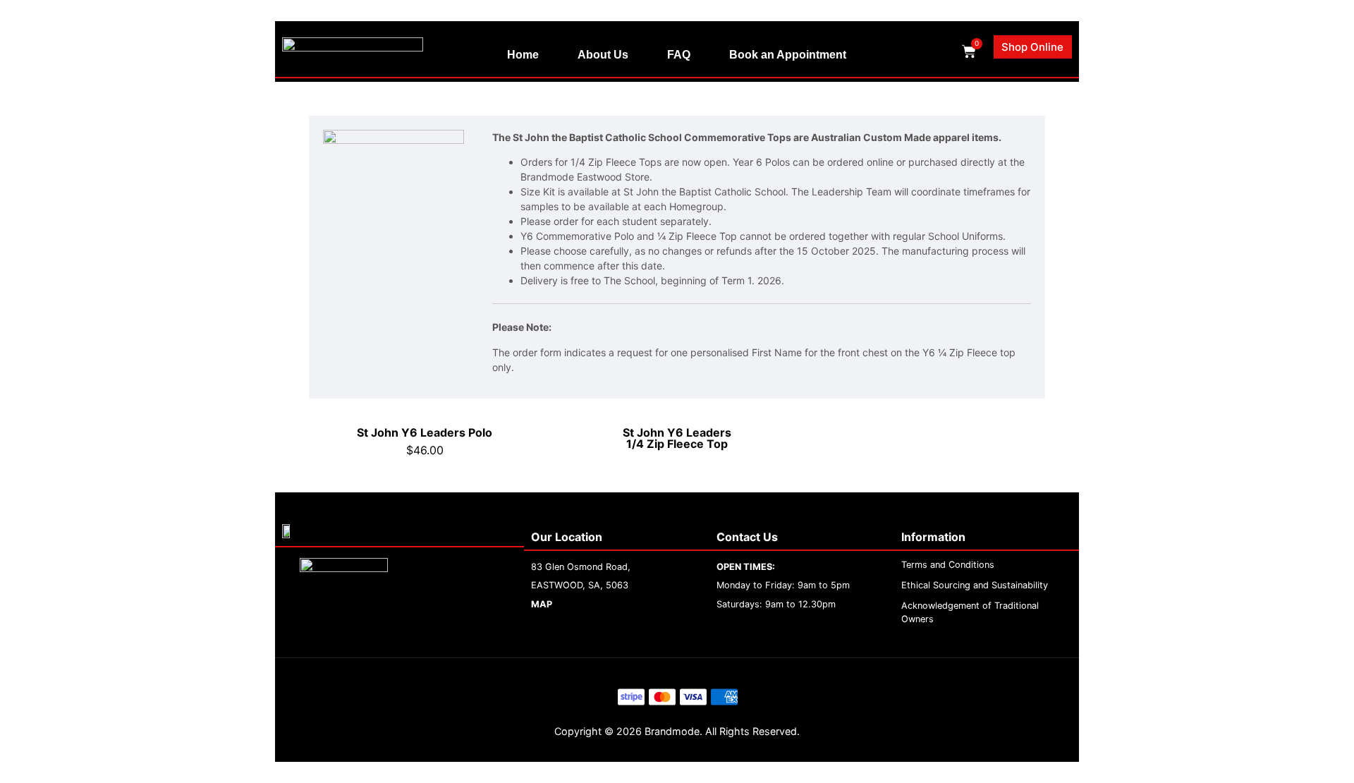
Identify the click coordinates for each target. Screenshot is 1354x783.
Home (523, 55)
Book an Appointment (787, 55)
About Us (603, 55)
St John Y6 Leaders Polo (424, 432)
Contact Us (747, 537)
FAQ (678, 55)
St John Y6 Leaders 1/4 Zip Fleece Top (677, 438)
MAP (541, 604)
